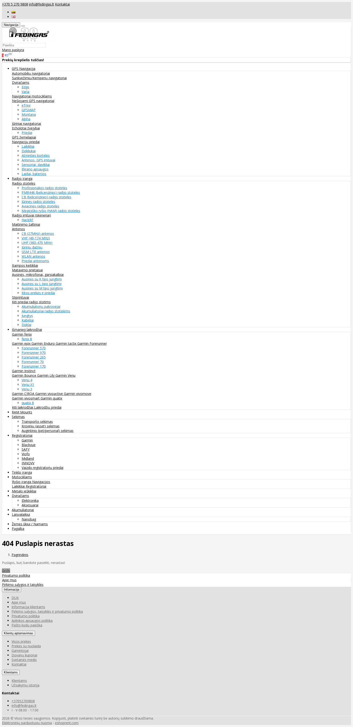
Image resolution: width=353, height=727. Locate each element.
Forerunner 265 (34, 357)
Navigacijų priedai (26, 141)
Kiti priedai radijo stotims (31, 302)
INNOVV (28, 463)
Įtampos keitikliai (25, 265)
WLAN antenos (33, 256)
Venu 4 (27, 380)
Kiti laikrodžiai (23, 407)
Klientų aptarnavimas (18, 633)
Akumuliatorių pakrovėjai (41, 306)
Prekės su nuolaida (26, 646)
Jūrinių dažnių (32, 247)
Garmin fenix (22, 334)
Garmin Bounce (24, 375)
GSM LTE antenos (36, 251)
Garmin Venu (65, 375)
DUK (15, 597)
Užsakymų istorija (25, 685)
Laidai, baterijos (34, 173)
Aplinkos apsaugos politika (32, 620)
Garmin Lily (46, 375)
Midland (28, 458)
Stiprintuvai (20, 297)
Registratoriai (36, 486)
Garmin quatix (51, 398)
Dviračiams (20, 82)
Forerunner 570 (34, 348)
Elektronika (30, 500)
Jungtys (27, 315)
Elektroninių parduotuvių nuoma (27, 723)
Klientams (11, 672)
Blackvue (29, 444)
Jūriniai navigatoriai (26, 123)
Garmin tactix (66, 343)
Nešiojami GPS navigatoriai (33, 100)
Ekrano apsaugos (35, 169)
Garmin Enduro (43, 343)
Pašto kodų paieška (27, 625)
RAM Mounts (22, 412)
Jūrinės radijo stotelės (38, 201)
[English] (13, 16)
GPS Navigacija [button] (23, 68)
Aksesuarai (30, 505)
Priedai (27, 132)
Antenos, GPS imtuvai (38, 160)
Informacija (11, 589)
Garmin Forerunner (92, 343)
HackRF (27, 220)
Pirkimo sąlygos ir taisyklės (22, 584)
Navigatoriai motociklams (32, 96)
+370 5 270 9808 (15, 4)
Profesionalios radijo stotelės (44, 188)
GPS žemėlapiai (24, 137)
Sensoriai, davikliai (36, 164)
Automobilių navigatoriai (31, 73)
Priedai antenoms (35, 261)
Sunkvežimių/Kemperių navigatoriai (39, 78)
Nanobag (29, 519)
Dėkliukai (29, 151)
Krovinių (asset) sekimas (41, 426)
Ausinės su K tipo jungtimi (42, 279)
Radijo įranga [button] (22, 178)
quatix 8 (28, 402)
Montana (29, 114)
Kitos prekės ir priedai (38, 293)
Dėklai (26, 324)
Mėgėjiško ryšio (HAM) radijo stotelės (51, 210)
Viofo (26, 454)
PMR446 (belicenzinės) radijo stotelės (51, 192)
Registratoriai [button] (22, 435)
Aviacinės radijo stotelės (40, 206)
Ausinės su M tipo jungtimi (42, 288)
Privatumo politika (16, 575)
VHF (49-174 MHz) (36, 238)
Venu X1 (28, 384)
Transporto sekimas (37, 421)
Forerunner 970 (34, 352)
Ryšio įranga (22, 481)
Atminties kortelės (36, 155)
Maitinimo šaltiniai (26, 224)
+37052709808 (23, 701)
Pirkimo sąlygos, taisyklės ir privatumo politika (47, 611)
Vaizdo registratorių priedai (42, 467)
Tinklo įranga (22, 472)
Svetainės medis (24, 659)
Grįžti (6, 570)
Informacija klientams (28, 607)
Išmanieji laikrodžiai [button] (27, 329)
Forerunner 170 (34, 366)
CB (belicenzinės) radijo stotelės (46, 197)
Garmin (27, 440)
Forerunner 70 (33, 361)
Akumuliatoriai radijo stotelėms (46, 311)
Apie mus (9, 580)
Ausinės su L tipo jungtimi (41, 283)
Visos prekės (21, 641)
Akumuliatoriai (23, 510)
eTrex (26, 105)
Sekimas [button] (18, 416)
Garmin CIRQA (23, 393)
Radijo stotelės (23, 183)
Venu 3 (27, 389)
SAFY (26, 449)
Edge (25, 87)
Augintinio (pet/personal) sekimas (47, 430)
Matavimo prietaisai (27, 270)
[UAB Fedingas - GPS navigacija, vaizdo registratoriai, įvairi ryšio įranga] (29, 40)
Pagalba (18, 528)
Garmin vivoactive (49, 393)
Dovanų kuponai (24, 655)
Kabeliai (28, 320)
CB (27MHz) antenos (38, 233)
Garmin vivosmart (26, 398)
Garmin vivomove (77, 393)
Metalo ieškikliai (24, 491)
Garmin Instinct (24, 371)
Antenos (18, 229)
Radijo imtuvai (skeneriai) (31, 215)
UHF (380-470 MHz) (37, 242)
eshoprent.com (67, 723)
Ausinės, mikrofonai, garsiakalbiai (38, 274)
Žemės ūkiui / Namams (30, 524)
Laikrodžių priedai (47, 407)
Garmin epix (21, 343)
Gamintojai (20, 650)
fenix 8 (27, 339)
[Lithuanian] (13, 12)
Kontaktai (62, 4)
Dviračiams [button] (20, 495)
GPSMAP (29, 110)
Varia (25, 91)
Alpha (26, 119)
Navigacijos (41, 481)
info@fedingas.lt (41, 4)
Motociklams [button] (22, 477)
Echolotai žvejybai (26, 128)
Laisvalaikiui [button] (21, 514)
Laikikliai (28, 146)
